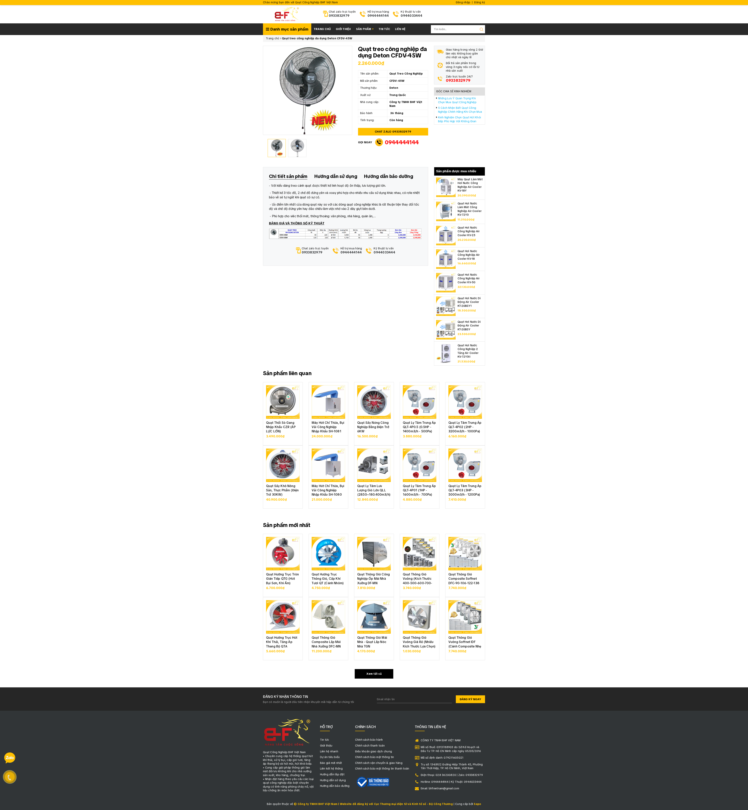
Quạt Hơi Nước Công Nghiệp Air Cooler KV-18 (469, 254)
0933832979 (339, 16)
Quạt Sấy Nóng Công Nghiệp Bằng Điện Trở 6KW (373, 427)
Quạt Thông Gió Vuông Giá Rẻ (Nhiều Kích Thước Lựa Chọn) (419, 642)
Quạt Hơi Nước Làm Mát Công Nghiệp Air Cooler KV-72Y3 (470, 209)
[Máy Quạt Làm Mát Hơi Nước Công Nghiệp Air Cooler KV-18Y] (446, 187)
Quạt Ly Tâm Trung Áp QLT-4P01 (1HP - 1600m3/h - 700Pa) (419, 490)
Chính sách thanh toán (370, 745)
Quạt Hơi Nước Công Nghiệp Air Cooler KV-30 (469, 278)
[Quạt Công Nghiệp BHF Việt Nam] (286, 14)
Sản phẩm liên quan (287, 373)
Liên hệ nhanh (329, 751)
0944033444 (411, 16)
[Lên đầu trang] (742, 564)
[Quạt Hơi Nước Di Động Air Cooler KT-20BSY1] (446, 306)
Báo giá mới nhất (331, 763)
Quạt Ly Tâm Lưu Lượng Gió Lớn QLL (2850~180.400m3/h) (373, 490)
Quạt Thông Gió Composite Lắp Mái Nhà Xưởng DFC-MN (326, 642)
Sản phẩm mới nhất (286, 525)
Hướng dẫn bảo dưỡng (335, 786)
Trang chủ (322, 29)
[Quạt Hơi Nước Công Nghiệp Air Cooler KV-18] (446, 258)
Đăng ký (479, 2)
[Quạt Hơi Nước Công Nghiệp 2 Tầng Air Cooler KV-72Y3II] (446, 353)
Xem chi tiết (283, 438)
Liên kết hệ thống (331, 768)
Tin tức (384, 29)
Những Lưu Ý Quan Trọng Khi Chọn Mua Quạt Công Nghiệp (457, 100)
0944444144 (378, 16)
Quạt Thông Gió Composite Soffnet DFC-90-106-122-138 (463, 578)
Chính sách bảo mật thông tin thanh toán (382, 768)
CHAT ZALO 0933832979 (393, 131)
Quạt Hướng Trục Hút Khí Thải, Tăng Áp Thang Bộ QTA (281, 642)
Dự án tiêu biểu (330, 757)
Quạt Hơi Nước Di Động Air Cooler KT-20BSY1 (469, 302)
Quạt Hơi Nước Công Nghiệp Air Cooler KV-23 (469, 231)
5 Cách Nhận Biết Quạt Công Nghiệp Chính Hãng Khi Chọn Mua (460, 109)
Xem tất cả (374, 673)
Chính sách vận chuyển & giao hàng (378, 763)
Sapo (477, 804)
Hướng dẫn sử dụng (333, 780)
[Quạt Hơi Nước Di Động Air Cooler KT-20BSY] (446, 329)
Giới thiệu (343, 29)
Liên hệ (400, 29)
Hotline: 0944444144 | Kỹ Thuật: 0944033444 (451, 782)
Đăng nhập (463, 2)
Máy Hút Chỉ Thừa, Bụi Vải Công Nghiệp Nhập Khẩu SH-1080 (328, 490)
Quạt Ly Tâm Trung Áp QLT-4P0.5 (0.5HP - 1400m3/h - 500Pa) (419, 427)
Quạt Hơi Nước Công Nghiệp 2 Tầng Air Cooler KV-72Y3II (468, 351)
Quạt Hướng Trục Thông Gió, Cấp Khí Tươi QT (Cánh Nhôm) (328, 578)
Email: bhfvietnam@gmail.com (440, 788)
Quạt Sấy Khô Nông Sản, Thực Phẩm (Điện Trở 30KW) (282, 490)
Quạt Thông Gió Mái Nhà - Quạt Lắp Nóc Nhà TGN (372, 642)
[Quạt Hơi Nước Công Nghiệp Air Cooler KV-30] (446, 282)
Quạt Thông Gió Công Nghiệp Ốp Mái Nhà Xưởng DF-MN (373, 578)
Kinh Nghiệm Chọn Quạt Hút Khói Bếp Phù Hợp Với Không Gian (459, 119)
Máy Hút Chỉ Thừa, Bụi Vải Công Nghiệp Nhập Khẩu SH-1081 (328, 427)
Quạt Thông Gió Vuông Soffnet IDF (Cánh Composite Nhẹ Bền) (464, 644)
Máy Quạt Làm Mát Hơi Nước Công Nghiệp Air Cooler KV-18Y (470, 185)
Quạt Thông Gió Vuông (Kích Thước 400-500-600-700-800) (417, 580)
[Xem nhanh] (283, 402)
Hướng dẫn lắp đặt (332, 774)
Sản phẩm (364, 29)
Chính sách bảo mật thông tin (374, 757)
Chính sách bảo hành (369, 739)
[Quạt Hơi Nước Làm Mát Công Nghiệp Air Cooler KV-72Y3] (446, 211)
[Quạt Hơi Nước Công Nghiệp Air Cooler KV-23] (446, 235)
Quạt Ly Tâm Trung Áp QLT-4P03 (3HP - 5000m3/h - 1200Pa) (464, 490)
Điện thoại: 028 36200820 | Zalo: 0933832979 (452, 775)
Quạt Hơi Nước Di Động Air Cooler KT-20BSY (469, 325)
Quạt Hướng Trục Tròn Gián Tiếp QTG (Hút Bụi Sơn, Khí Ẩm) (282, 578)
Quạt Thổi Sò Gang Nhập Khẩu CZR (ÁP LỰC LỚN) (281, 427)
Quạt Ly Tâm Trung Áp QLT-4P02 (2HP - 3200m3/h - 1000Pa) (464, 427)
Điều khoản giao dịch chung (373, 751)
